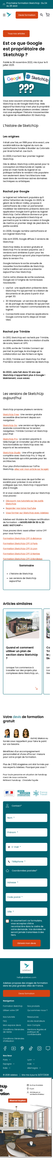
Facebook (5, 1048)
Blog (48, 1048)
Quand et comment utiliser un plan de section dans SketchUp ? (22, 653)
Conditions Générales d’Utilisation (13, 1039)
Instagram (39, 1048)
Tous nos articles (16, 33)
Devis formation (26, 15)
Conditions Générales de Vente (13, 1030)
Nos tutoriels (9, 1017)
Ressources (33, 1017)
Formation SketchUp (13, 1006)
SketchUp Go (10, 425)
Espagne (7, 1063)
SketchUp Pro (10, 439)
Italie (5, 1068)
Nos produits (33, 1006)
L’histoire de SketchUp (21, 573)
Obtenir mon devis (26, 943)
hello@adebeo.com (26, 977)
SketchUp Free (11, 414)
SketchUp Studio (12, 452)
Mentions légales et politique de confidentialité (36, 1032)
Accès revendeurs (36, 1021)
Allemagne (32, 1068)
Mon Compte (33, 1025)
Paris (5, 1059)
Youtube (14, 1048)
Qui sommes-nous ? (37, 1010)
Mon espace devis (12, 1025)
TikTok (31, 1048)
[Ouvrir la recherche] (41, 15)
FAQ (5, 1021)
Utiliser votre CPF (11, 1010)
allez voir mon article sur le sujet (31, 469)
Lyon (29, 1059)
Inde (29, 1063)
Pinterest (22, 1048)
